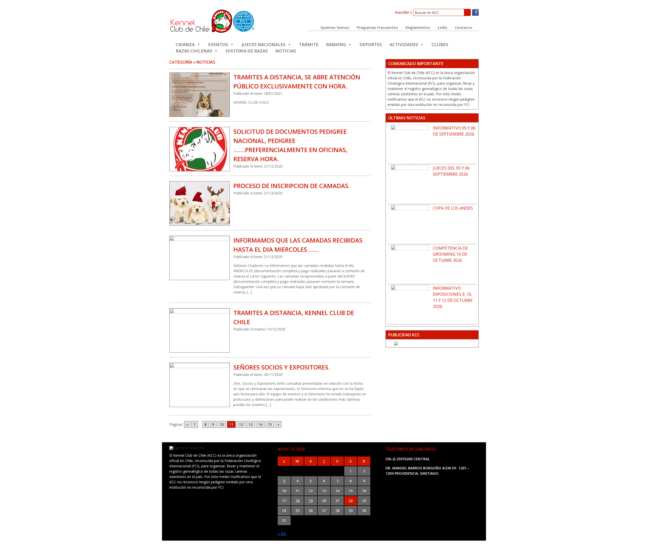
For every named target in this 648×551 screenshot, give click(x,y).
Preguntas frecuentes (377, 27)
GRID (370, 546)
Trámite (308, 44)
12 (241, 424)
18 (297, 500)
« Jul (282, 534)
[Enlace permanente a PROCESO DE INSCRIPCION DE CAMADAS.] (199, 203)
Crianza (185, 44)
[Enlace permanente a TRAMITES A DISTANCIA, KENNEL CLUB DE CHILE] (199, 330)
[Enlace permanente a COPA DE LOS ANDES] (410, 224)
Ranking (336, 44)
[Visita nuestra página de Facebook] (475, 14)
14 (260, 424)
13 (251, 424)
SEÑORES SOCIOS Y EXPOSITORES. (281, 367)
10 (222, 424)
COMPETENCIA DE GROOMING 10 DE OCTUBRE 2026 (450, 254)
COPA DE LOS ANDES (453, 208)
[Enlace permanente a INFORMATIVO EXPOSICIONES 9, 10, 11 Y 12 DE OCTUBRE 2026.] (410, 304)
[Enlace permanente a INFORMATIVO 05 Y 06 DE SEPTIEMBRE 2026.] (410, 144)
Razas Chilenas (194, 50)
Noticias (285, 50)
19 (311, 500)
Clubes (440, 44)
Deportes (370, 44)
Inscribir (402, 12)
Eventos (218, 44)
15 (270, 424)
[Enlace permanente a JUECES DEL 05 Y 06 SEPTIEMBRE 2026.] (410, 184)
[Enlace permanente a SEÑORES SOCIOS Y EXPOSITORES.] (199, 385)
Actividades (404, 44)
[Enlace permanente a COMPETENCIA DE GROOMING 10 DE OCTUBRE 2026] (410, 264)
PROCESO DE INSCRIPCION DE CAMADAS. (291, 185)
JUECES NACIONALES (263, 44)
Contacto (463, 27)
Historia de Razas (247, 50)
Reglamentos (418, 27)
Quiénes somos (334, 27)
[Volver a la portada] (212, 31)
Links (442, 27)
